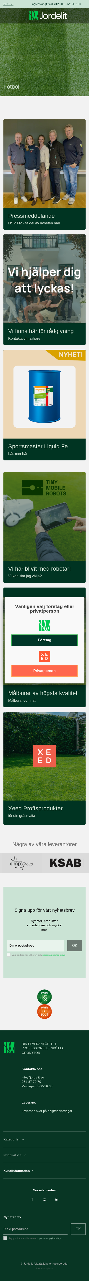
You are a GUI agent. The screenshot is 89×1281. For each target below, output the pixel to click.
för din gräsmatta (21, 816)
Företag (44, 640)
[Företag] (44, 627)
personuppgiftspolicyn (53, 955)
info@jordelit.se (33, 1077)
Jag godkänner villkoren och (38, 955)
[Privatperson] (44, 658)
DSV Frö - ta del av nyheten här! (34, 223)
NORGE (8, 4)
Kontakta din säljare (24, 338)
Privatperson (44, 671)
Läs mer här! (18, 454)
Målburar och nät (21, 700)
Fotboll (12, 86)
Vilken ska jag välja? (25, 576)
